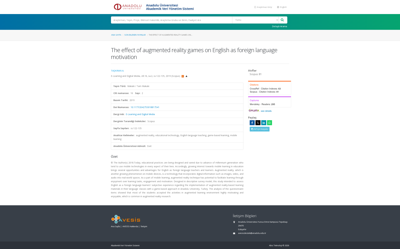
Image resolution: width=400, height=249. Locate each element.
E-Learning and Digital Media (140, 114)
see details (266, 110)
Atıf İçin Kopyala (260, 129)
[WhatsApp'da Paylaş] (269, 122)
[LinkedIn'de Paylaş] (263, 122)
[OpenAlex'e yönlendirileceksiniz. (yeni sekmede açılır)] (186, 75)
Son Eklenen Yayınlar (135, 35)
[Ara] (282, 20)
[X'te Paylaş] (257, 122)
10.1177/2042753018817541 (145, 107)
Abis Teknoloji (275, 245)
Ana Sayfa (116, 35)
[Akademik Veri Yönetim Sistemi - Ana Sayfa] (128, 7)
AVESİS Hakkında (130, 226)
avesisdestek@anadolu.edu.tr (252, 233)
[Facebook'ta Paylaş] (252, 122)
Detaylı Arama (279, 26)
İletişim (144, 226)
